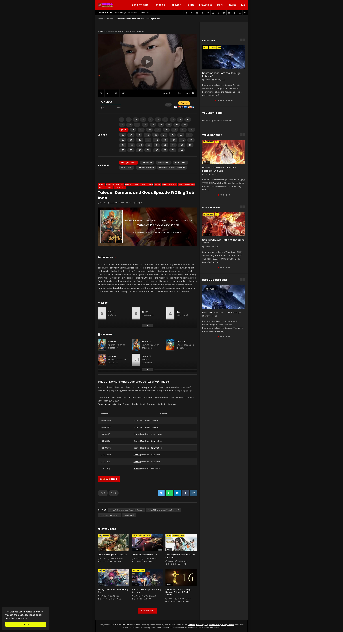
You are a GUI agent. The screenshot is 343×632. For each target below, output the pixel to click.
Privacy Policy (214, 625)
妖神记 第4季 (129, 515)
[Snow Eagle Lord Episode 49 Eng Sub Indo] (181, 542)
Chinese (128, 185)
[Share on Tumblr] (185, 493)
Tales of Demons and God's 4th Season (126, 510)
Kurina (103, 203)
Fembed (145, 434)
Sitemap (230, 625)
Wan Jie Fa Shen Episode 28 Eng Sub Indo (146, 590)
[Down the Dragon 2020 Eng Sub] (113, 542)
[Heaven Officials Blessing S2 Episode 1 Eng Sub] (223, 152)
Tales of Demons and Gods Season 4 (163, 510)
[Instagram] (218, 12)
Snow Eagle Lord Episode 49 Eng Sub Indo (180, 556)
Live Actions (205, 5)
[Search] (245, 12)
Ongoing (160, 5)
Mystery (101, 188)
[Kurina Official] (105, 5)
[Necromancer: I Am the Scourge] (223, 297)
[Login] (240, 12)
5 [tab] (226, 100)
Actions (110, 19)
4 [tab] (223, 100)
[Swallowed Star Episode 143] (147, 542)
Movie (220, 5)
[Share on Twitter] (161, 493)
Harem (164, 185)
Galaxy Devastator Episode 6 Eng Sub (113, 590)
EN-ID (135, 536)
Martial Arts (190, 185)
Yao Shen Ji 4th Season (109, 515)
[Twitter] (191, 12)
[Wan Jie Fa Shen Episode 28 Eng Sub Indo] (147, 577)
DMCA (223, 625)
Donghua (143, 185)
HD (104, 571)
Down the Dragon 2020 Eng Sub (112, 554)
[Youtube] (213, 12)
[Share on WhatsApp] (169, 493)
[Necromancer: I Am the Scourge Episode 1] (223, 57)
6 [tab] (229, 100)
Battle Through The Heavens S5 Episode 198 (132, 13)
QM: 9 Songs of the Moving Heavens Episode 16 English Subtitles (178, 592)
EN (100, 536)
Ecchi (151, 185)
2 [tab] (218, 100)
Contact (191, 625)
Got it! (26, 624)
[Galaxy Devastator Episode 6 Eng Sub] (113, 577)
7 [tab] (231, 100)
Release (232, 5)
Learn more (21, 618)
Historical (173, 185)
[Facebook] (186, 12)
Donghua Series (140, 5)
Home (100, 19)
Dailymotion (156, 434)
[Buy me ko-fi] (229, 12)
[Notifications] (234, 12)
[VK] (207, 12)
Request (199, 625)
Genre (191, 5)
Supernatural (120, 188)
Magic (181, 185)
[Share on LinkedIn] (177, 493)
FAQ (243, 5)
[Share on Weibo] (193, 493)
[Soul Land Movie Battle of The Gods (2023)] (223, 224)
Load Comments (147, 611)
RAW (142, 571)
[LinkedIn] (197, 12)
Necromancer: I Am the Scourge (221, 312)
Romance (109, 188)
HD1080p (106, 536)
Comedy (135, 185)
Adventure (110, 185)
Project (176, 5)
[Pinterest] (202, 12)
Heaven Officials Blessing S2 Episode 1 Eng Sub (219, 169)
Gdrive (137, 434)
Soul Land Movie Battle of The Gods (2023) (223, 241)
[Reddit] (223, 12)
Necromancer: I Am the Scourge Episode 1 (221, 74)
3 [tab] (221, 100)
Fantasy (158, 185)
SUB (148, 536)
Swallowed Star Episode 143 (144, 554)
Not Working (104, 31)
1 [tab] (215, 100)
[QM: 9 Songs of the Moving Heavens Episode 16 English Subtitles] (181, 577)
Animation (120, 185)
